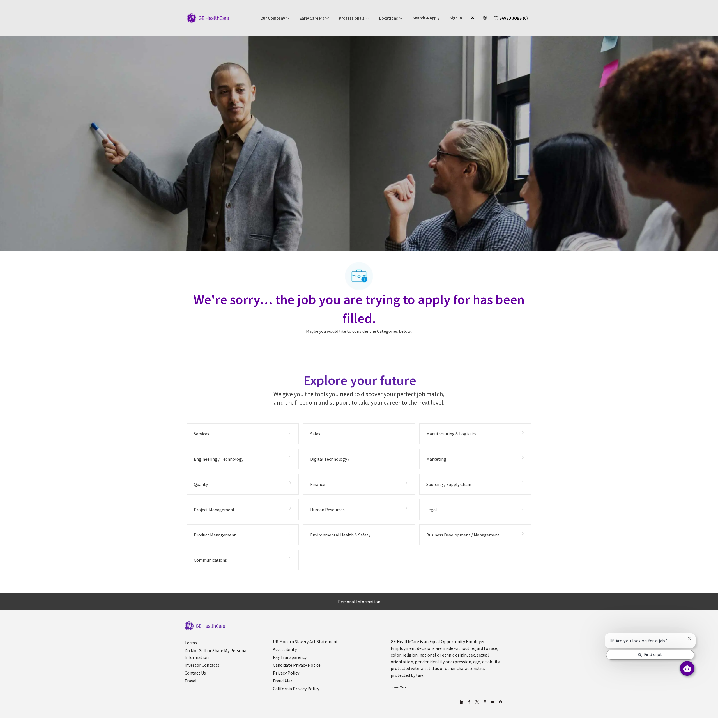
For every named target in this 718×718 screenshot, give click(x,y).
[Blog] (484, 702)
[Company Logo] (208, 17)
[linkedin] (461, 702)
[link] (205, 626)
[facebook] (469, 702)
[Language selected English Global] (485, 17)
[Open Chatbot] (687, 668)
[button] (473, 17)
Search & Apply (426, 17)
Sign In (456, 17)
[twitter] (476, 702)
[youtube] (492, 702)
